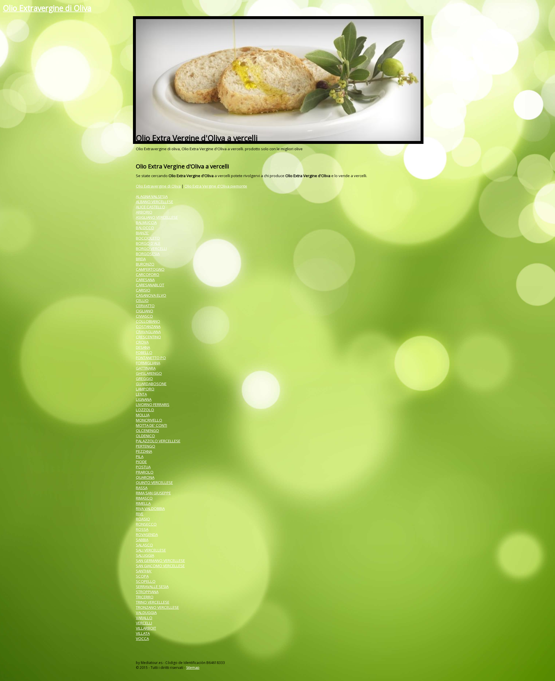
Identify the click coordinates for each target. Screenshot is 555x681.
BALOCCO (145, 227)
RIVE (139, 513)
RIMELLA (143, 503)
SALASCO (144, 545)
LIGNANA (143, 399)
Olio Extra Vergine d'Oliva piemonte (215, 186)
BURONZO (145, 264)
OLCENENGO (147, 430)
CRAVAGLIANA (148, 331)
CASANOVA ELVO (151, 295)
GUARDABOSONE (151, 383)
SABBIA (142, 539)
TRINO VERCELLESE (152, 602)
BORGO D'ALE (148, 243)
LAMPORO (145, 388)
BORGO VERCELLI (151, 248)
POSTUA (143, 467)
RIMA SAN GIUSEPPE (153, 493)
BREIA (141, 258)
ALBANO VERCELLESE (154, 201)
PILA (139, 456)
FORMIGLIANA (148, 362)
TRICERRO (144, 597)
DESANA (143, 347)
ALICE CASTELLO (150, 206)
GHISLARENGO (149, 373)
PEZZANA (144, 451)
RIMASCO (144, 498)
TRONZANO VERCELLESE (157, 607)
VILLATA (143, 633)
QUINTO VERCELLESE (154, 482)
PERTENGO (145, 446)
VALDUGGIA (146, 612)
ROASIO (143, 519)
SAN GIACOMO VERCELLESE (160, 565)
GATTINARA (146, 368)
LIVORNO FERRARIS (152, 404)
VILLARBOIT (146, 628)
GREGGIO (144, 378)
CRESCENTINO (148, 336)
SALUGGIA (145, 555)
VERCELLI (144, 623)
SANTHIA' (144, 571)
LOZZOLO (145, 409)
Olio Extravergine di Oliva (47, 8)
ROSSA (142, 529)
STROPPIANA (147, 591)
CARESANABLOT (150, 284)
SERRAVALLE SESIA (152, 586)
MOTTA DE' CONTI (151, 425)
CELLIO (142, 300)
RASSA (141, 487)
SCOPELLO (146, 581)
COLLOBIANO (148, 321)
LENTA (141, 394)
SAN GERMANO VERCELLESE (160, 560)
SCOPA (142, 576)
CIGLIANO (144, 310)
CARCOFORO (147, 274)
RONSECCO (146, 524)
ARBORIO (144, 212)
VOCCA (142, 638)
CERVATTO (145, 305)
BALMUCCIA (146, 222)
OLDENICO (145, 435)
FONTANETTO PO (151, 357)
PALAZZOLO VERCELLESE (158, 441)
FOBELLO (144, 352)
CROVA (142, 342)
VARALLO (144, 617)
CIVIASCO (144, 316)
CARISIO (143, 290)
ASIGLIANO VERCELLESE (157, 217)
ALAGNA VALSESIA (152, 196)
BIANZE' (142, 232)
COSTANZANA (148, 326)
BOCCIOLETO (148, 238)
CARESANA (145, 279)
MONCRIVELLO (149, 420)
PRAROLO (144, 472)
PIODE (141, 461)
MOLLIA (142, 414)
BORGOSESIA (148, 253)
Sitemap (192, 667)
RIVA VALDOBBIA (150, 508)
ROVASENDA (147, 534)
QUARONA (145, 477)
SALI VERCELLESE (151, 550)
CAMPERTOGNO (150, 269)
